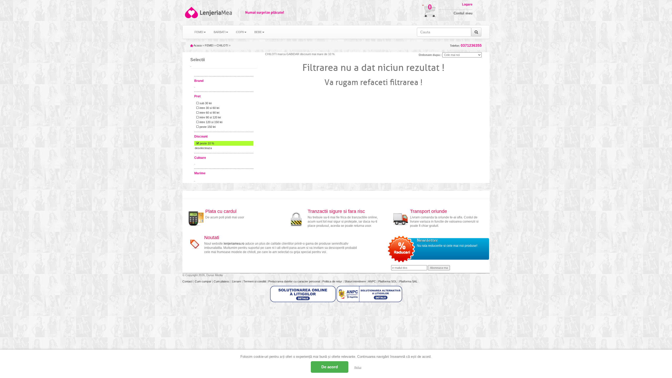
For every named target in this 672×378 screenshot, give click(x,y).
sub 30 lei (205, 103)
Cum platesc (222, 281)
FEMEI (209, 45)
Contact (187, 281)
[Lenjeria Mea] (191, 12)
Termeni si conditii (255, 281)
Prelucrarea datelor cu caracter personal (294, 281)
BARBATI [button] (219, 32)
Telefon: (466, 46)
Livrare (237, 281)
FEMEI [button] (199, 32)
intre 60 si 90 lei (209, 112)
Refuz (357, 367)
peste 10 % (206, 143)
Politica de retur (332, 281)
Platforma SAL (408, 281)
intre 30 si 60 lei (209, 107)
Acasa (197, 45)
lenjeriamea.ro (234, 243)
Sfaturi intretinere (355, 281)
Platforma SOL (387, 281)
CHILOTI (222, 45)
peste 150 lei (207, 126)
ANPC (372, 281)
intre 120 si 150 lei (210, 122)
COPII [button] (240, 32)
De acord (329, 367)
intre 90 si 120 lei (210, 117)
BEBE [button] (258, 32)
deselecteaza (203, 148)
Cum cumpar (203, 281)
